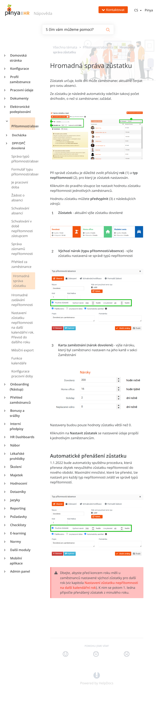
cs (136, 10)
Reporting (18, 508)
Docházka (18, 135)
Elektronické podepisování (20, 109)
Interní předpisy (16, 426)
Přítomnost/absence (23, 126)
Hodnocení (18, 483)
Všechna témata (65, 47)
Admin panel (20, 571)
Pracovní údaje (21, 90)
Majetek (16, 475)
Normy (15, 541)
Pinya (149, 10)
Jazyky (15, 500)
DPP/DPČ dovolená (18, 145)
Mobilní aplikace (16, 560)
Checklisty (18, 525)
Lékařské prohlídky (17, 456)
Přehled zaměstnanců (20, 400)
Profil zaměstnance (20, 79)
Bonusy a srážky (17, 413)
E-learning (18, 533)
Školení (16, 467)
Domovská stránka (18, 58)
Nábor (15, 445)
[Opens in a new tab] (96, 675)
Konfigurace (19, 68)
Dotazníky (18, 491)
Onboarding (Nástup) (19, 387)
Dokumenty (19, 98)
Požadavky (18, 516)
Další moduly (20, 550)
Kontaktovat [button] (115, 10)
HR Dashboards (22, 437)
